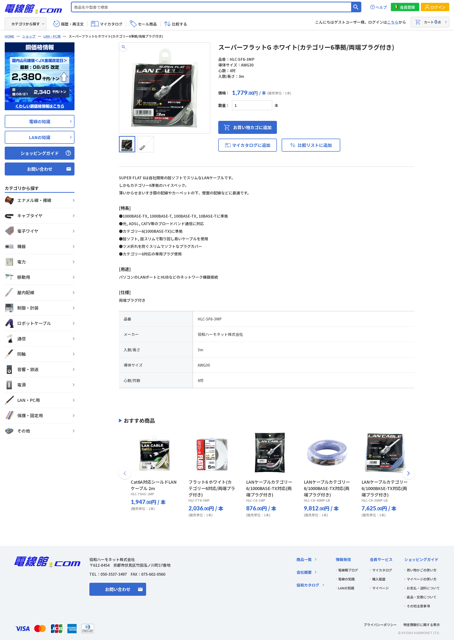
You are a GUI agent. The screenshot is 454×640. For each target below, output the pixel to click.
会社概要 (304, 572)
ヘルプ (381, 7)
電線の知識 (39, 121)
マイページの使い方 (422, 579)
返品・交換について (422, 597)
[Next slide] (409, 473)
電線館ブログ (348, 570)
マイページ (380, 588)
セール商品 (147, 24)
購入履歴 (378, 579)
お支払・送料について (423, 588)
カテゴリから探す (25, 23)
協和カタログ (308, 585)
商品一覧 (304, 559)
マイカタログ (111, 24)
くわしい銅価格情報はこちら (39, 106)
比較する (179, 24)
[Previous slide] (125, 473)
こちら (392, 22)
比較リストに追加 (315, 145)
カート (432, 22)
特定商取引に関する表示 (421, 624)
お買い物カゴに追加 (252, 127)
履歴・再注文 (72, 24)
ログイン (437, 7)
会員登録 (407, 7)
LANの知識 (39, 137)
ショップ (28, 36)
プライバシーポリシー (380, 624)
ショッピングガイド (40, 153)
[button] (123, 47)
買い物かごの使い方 (422, 570)
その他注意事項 (418, 606)
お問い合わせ (39, 169)
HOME (9, 36)
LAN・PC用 (52, 36)
